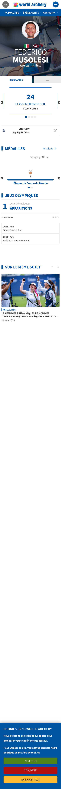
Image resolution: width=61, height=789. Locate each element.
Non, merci (30, 770)
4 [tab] (35, 117)
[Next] (58, 267)
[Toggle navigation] (56, 4)
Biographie (16, 79)
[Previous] (52, 267)
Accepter (30, 761)
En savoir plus (30, 779)
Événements (31, 12)
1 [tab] (26, 117)
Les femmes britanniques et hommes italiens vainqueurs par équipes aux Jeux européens (28, 316)
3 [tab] (32, 117)
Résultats (48, 148)
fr (5, 4)
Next (59, 102)
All (43, 157)
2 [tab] (29, 117)
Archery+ (49, 12)
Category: (35, 157)
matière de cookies (29, 752)
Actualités (12, 12)
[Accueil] (30, 4)
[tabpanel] (30, 100)
